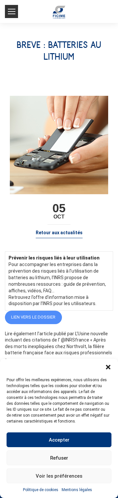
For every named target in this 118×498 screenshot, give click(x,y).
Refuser (59, 458)
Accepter (59, 440)
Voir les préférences (59, 476)
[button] (108, 367)
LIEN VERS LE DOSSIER (33, 317)
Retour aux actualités (59, 232)
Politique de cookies (40, 490)
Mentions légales (77, 490)
